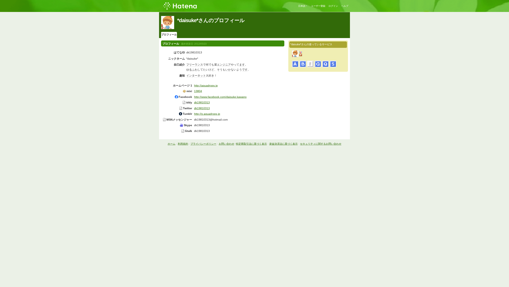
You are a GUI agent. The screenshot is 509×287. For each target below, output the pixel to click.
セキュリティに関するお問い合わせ (320, 143)
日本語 (301, 6)
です (245, 69)
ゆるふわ (191, 69)
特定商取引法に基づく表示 (251, 143)
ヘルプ (344, 6)
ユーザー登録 (318, 6)
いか (228, 69)
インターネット (196, 75)
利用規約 (183, 143)
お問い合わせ (226, 143)
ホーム (171, 143)
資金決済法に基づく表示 (283, 143)
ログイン (333, 6)
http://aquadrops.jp (206, 85)
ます (242, 64)
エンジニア (224, 64)
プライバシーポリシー (203, 143)
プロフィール (169, 34)
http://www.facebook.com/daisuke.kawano (220, 96)
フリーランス (194, 64)
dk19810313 (202, 102)
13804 (198, 91)
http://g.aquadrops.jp (207, 113)
